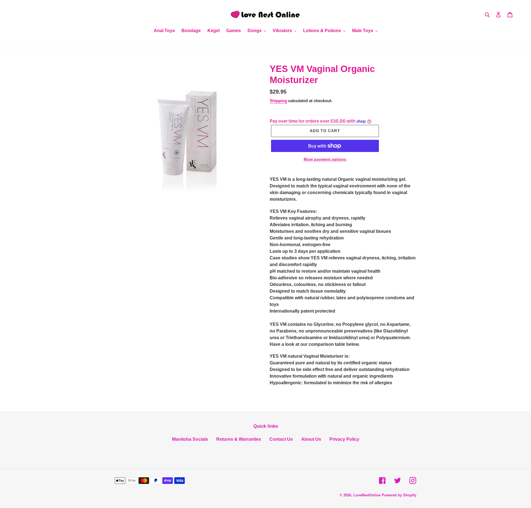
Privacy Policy (344, 439)
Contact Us (281, 439)
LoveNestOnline (367, 495)
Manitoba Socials (190, 439)
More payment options (325, 159)
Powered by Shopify (399, 495)
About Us (311, 439)
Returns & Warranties (238, 439)
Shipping (278, 100)
